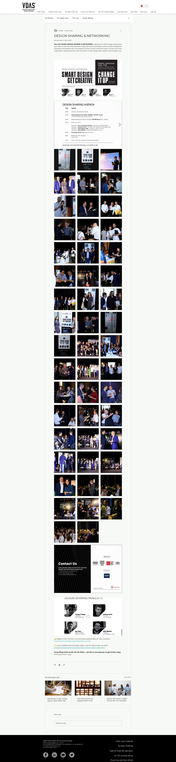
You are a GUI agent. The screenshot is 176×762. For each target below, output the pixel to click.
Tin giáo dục (63, 18)
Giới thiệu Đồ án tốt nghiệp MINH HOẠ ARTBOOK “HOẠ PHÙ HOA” (86, 700)
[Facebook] (45, 754)
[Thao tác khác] (121, 31)
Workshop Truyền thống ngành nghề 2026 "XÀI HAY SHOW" (57, 700)
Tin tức (75, 18)
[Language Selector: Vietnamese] (144, 6)
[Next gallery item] (120, 125)
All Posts (49, 18)
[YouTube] (63, 754)
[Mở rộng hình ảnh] (88, 125)
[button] (129, 18)
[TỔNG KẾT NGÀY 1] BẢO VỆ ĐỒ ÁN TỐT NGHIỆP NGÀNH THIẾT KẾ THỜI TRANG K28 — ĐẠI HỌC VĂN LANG (117, 700)
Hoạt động (88, 18)
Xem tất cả (127, 677)
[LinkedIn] (54, 754)
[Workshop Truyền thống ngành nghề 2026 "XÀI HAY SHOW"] (58, 688)
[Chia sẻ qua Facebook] (55, 665)
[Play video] (88, 616)
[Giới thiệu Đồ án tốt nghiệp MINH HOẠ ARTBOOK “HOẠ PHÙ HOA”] (88, 688)
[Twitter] (71, 754)
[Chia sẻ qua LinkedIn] (59, 665)
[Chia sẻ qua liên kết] (64, 665)
